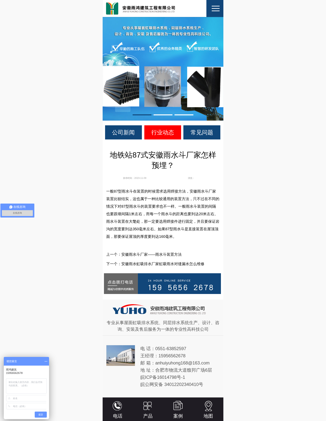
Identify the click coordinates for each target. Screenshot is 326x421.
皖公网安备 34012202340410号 (171, 384)
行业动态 (162, 132)
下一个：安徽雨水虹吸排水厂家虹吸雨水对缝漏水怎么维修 (155, 264)
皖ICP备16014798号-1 (162, 377)
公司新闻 (123, 132)
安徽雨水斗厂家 (203, 191)
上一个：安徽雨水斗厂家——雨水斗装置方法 (144, 254)
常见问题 (202, 132)
